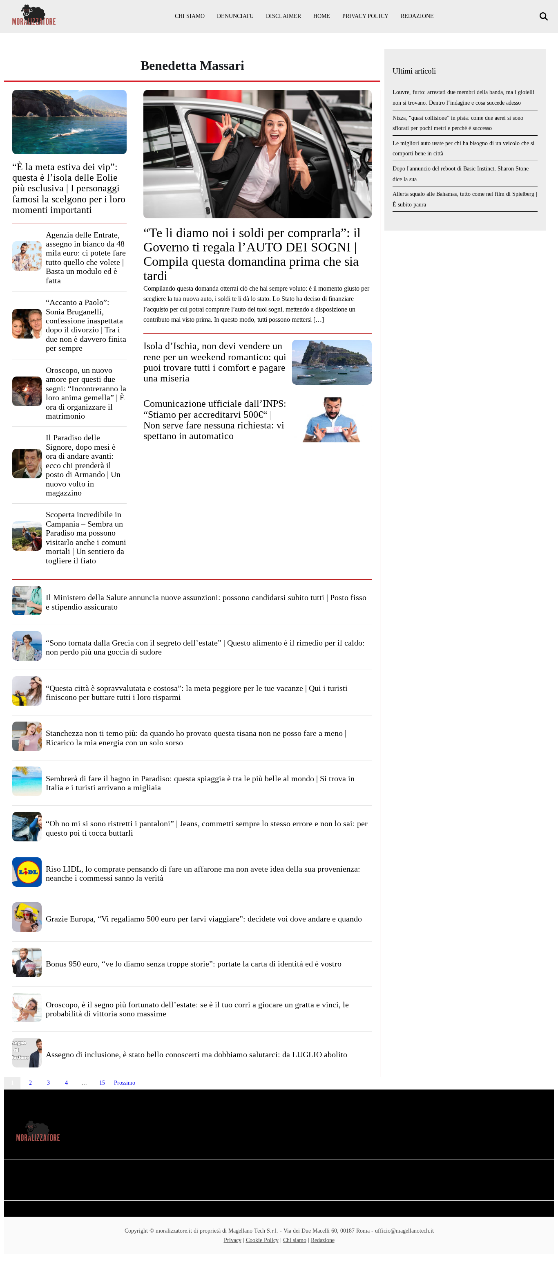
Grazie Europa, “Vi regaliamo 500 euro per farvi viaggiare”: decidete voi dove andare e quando (204, 918)
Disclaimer (283, 16)
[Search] (545, 16)
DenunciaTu (235, 16)
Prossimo (124, 1083)
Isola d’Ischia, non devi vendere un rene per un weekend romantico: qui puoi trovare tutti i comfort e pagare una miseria (214, 362)
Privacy (232, 1240)
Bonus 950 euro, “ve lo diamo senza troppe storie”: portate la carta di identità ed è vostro (193, 963)
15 (102, 1083)
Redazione (417, 16)
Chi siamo (190, 16)
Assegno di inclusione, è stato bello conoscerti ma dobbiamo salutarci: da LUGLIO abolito (196, 1054)
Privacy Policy (365, 16)
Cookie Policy (262, 1240)
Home (321, 16)
